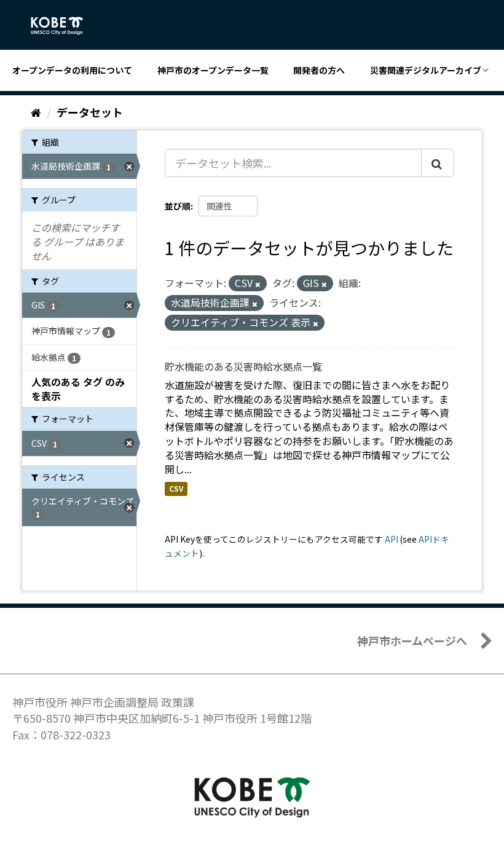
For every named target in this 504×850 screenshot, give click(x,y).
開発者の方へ (319, 70)
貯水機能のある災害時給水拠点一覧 (243, 366)
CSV (176, 489)
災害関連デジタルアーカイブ (425, 70)
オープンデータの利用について (72, 70)
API (391, 539)
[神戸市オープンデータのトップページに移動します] (63, 26)
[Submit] (437, 163)
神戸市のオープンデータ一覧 (213, 70)
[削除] (258, 284)
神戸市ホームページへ (412, 640)
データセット (90, 112)
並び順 (178, 206)
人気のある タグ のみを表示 (78, 388)
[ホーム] (36, 112)
